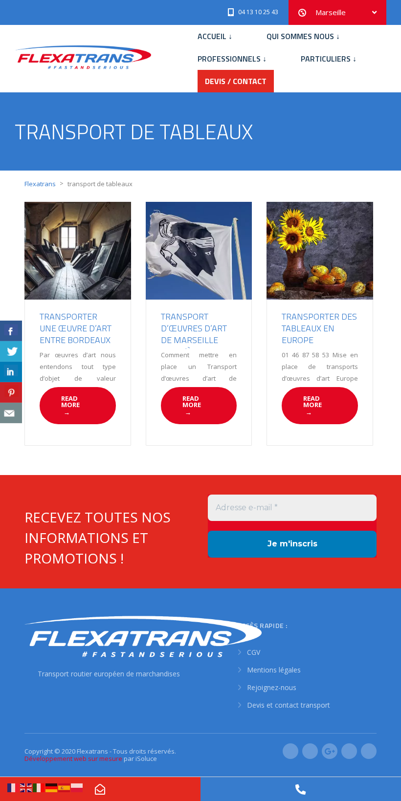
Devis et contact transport (288, 705)
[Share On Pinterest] (11, 392)
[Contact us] (11, 413)
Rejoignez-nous (271, 687)
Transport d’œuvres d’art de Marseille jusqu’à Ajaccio (194, 334)
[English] (26, 787)
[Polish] (77, 787)
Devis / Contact (236, 81)
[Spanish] (64, 787)
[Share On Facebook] (11, 331)
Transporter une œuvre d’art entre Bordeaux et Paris (75, 334)
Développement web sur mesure (73, 758)
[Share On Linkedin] (11, 372)
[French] (13, 787)
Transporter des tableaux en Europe (319, 328)
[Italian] (39, 787)
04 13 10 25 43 (258, 12)
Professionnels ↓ (232, 59)
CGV (253, 652)
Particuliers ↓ (328, 59)
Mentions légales (274, 669)
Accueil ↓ (215, 36)
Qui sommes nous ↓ (303, 36)
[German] (51, 787)
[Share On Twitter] (11, 351)
